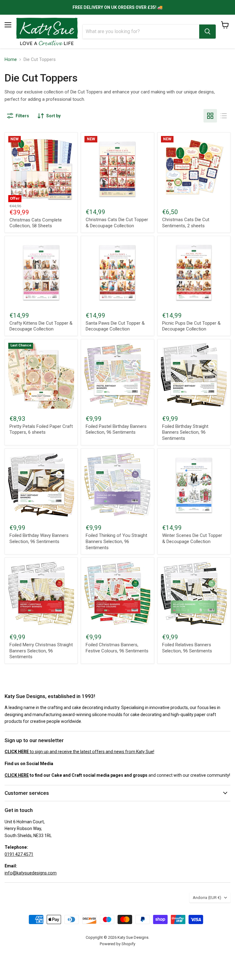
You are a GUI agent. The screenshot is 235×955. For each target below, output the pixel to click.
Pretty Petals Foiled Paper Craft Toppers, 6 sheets (41, 429)
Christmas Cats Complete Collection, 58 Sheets (35, 223)
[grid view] (210, 116)
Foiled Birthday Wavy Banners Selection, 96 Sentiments (39, 538)
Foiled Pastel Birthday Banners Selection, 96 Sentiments (116, 429)
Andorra (207, 897)
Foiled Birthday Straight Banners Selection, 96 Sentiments (185, 432)
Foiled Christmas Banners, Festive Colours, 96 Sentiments (117, 648)
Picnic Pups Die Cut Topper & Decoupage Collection (191, 326)
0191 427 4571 (19, 854)
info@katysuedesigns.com (31, 872)
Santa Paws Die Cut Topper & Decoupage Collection (115, 326)
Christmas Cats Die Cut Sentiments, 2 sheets (185, 222)
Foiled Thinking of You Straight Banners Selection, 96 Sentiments (116, 541)
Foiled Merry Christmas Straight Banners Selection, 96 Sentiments (41, 650)
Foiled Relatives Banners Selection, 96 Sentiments (187, 648)
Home (11, 59)
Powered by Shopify (117, 944)
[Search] (207, 32)
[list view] (223, 116)
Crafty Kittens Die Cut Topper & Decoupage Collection (41, 326)
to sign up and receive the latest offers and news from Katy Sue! (79, 751)
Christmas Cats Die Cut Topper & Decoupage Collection (117, 222)
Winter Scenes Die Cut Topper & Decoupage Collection (192, 538)
